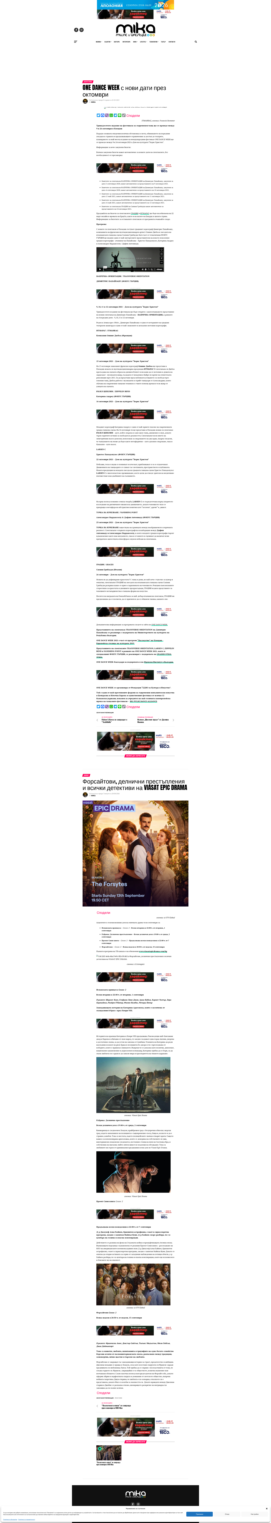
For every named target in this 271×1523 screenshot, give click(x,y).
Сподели (133, 115)
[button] (267, 1509)
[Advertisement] (135, 64)
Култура (117, 42)
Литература (126, 42)
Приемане (199, 1514)
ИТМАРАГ (144, 213)
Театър (163, 42)
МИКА (93, 102)
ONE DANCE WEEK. (159, 624)
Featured (118, 1398)
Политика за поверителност (26, 1519)
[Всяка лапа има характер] (135, 18)
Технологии (153, 42)
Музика (98, 42)
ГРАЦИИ (134, 213)
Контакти (172, 42)
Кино (135, 42)
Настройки (255, 1514)
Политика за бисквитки (10, 1519)
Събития (107, 42)
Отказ (227, 1514)
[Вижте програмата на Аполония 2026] (135, 9)
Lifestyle (143, 42)
